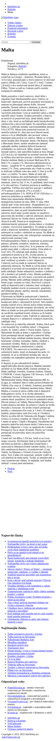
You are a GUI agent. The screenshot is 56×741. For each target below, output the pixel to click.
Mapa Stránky (14, 726)
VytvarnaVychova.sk (17, 701)
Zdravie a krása (15, 25)
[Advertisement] (28, 503)
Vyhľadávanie (14, 723)
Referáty (11, 33)
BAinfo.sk (12, 712)
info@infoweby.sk (11, 737)
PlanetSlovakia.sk (16, 687)
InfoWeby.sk (13, 718)
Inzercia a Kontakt (16, 720)
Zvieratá (11, 36)
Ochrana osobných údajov (20, 729)
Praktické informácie (17, 28)
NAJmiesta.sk (14, 707)
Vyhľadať (36, 42)
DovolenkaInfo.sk (16, 696)
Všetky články (14, 22)
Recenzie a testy (15, 31)
